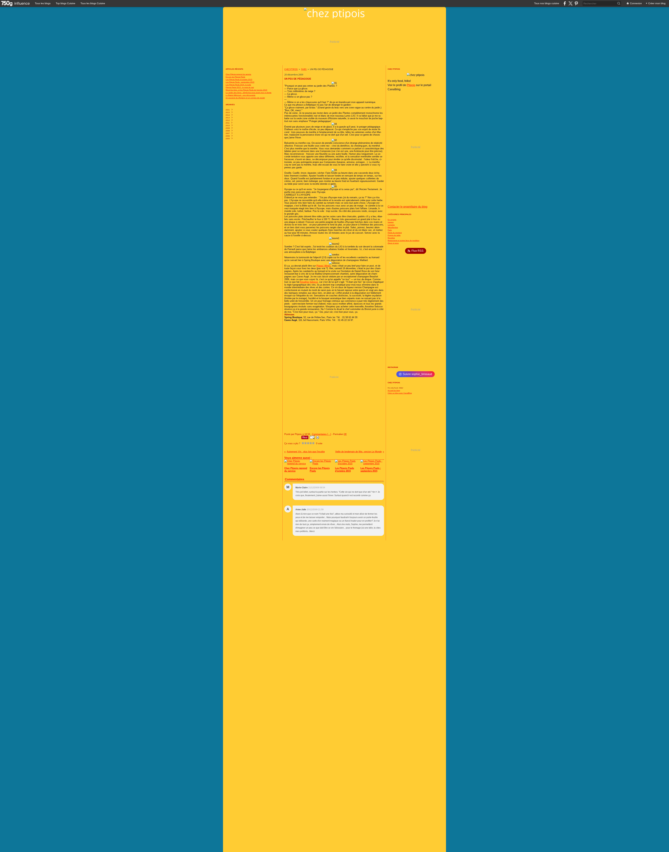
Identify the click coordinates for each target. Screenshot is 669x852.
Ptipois (411, 85)
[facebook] (565, 3)
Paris (304, 69)
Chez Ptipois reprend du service (238, 74)
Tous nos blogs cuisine (546, 3)
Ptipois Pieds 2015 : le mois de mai (240, 87)
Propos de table (394, 235)
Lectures (391, 225)
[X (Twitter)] (570, 3)
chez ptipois (291, 69)
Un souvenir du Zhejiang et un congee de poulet (245, 98)
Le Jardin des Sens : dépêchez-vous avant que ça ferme (248, 93)
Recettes (391, 238)
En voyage (392, 220)
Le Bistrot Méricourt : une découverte (240, 95)
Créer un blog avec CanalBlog (400, 393)
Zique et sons (393, 243)
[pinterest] (576, 3)
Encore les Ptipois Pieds (235, 77)
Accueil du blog (394, 390)
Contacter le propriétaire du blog (407, 206)
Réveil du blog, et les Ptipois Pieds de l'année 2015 (246, 90)
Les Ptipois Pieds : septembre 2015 (240, 82)
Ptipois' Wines (323, 265)
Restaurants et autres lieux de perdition (403, 240)
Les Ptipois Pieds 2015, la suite (238, 85)
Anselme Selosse (309, 282)
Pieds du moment (395, 233)
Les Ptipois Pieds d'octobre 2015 (239, 79)
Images (391, 222)
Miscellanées (393, 227)
